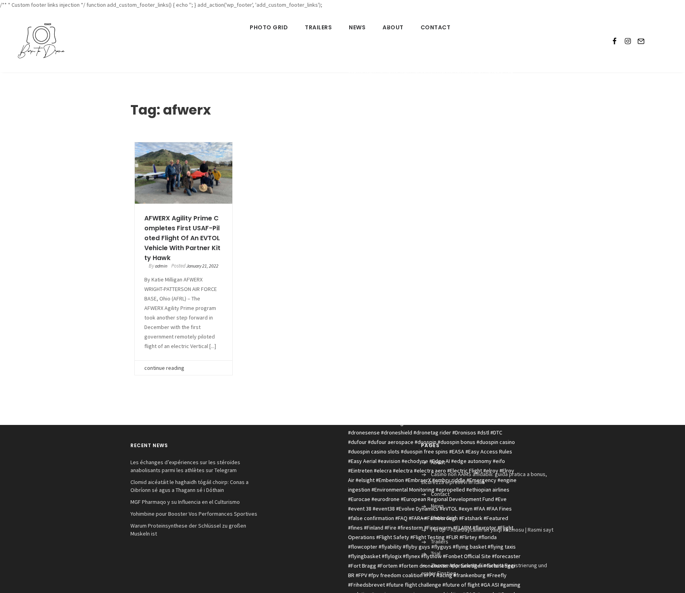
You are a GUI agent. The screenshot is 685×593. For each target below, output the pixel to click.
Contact (436, 27)
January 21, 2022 (202, 266)
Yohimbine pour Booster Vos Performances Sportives (193, 513)
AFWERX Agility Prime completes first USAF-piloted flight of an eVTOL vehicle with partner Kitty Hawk (182, 238)
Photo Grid (269, 27)
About (393, 27)
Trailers (318, 27)
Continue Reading (164, 367)
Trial (435, 553)
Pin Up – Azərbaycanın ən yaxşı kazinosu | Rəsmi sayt (492, 529)
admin (161, 266)
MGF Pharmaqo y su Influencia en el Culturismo (185, 501)
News (357, 27)
